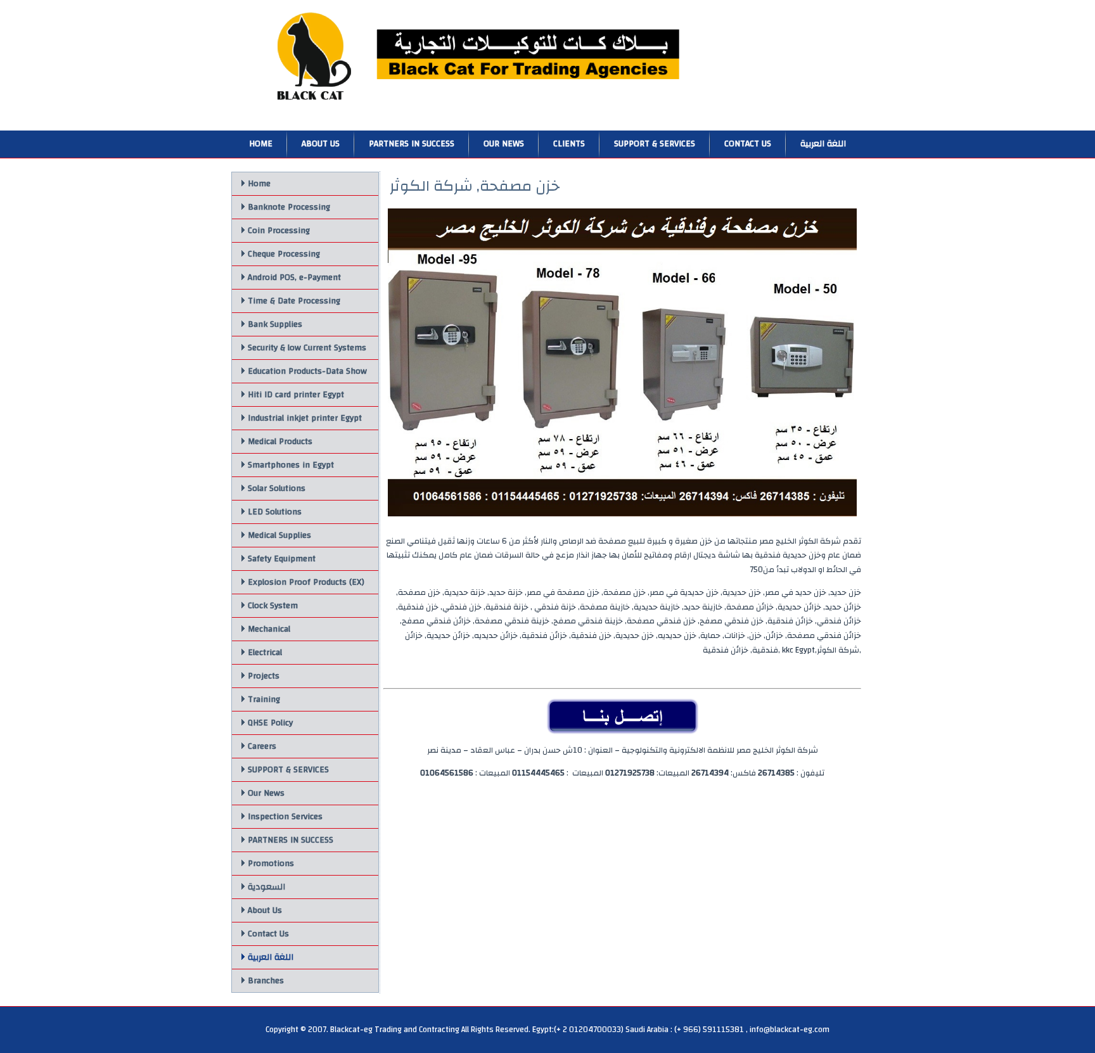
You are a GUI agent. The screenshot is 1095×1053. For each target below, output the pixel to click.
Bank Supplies (275, 324)
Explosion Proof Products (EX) (306, 582)
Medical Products (280, 441)
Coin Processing (279, 230)
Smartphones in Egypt (291, 465)
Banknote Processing (289, 207)
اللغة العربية (823, 144)
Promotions (271, 863)
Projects (263, 676)
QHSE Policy (270, 723)
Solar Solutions (276, 488)
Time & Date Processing (294, 301)
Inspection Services (285, 816)
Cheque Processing (284, 254)
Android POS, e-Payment (294, 277)
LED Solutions (275, 512)
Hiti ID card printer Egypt (296, 394)
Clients (569, 144)
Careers (262, 746)
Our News (503, 144)
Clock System (273, 605)
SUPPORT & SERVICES (654, 144)
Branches (266, 981)
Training (264, 699)
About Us (321, 144)
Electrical (265, 652)
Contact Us (747, 144)
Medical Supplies (279, 535)
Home (260, 144)
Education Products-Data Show (307, 371)
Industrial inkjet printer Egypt (305, 418)
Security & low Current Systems (307, 348)
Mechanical (269, 629)
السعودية (266, 887)
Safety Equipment (282, 559)
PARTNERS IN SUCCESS (411, 144)
